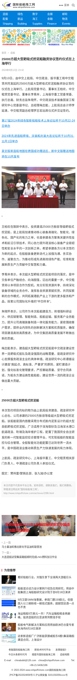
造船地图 (64, 654)
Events (66, 23)
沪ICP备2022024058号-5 (22, 675)
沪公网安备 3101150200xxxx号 (51, 675)
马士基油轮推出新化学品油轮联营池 (22, 546)
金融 (50, 18)
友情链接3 (61, 649)
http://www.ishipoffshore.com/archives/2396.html (29, 493)
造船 (5, 13)
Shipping (8, 23)
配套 (5, 18)
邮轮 (65, 13)
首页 (4, 52)
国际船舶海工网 (57, 670)
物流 (65, 18)
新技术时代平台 (42, 649)
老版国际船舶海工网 (19, 649)
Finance (52, 23)
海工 (35, 18)
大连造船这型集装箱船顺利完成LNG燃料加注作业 (29, 557)
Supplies (37, 23)
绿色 (20, 13)
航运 (20, 18)
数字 (35, 13)
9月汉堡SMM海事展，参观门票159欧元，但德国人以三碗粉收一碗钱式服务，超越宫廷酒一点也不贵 (46, 603)
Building (22, 23)
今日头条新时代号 (17, 654)
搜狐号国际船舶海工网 (43, 654)
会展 (50, 13)
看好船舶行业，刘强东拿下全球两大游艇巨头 (44, 577)
